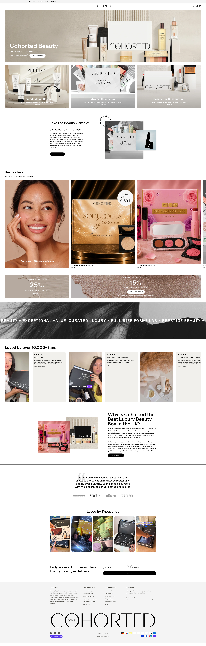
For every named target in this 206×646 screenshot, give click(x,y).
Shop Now (37, 104)
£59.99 (139, 267)
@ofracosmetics (58, 362)
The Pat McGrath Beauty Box (146, 265)
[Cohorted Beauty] (103, 6)
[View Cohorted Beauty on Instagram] (51, 633)
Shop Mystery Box (37, 55)
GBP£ (99, 633)
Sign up (129, 573)
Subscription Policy (110, 601)
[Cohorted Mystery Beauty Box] (124, 140)
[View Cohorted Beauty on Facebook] (59, 633)
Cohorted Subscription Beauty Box (82, 265)
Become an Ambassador (90, 599)
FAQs (106, 604)
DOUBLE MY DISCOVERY (136, 291)
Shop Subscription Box (19, 55)
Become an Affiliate (89, 596)
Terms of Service (110, 596)
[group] (103, 1)
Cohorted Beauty (105, 636)
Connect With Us (89, 587)
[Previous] (5, 2)
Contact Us (86, 604)
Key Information (110, 587)
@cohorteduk (76, 360)
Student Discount (88, 593)
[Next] (201, 2)
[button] (19, 5)
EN (105, 633)
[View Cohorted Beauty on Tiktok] (55, 633)
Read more (115, 455)
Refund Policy (109, 593)
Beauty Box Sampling (89, 601)
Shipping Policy (109, 599)
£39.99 (73, 267)
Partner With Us (88, 591)
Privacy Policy (109, 591)
